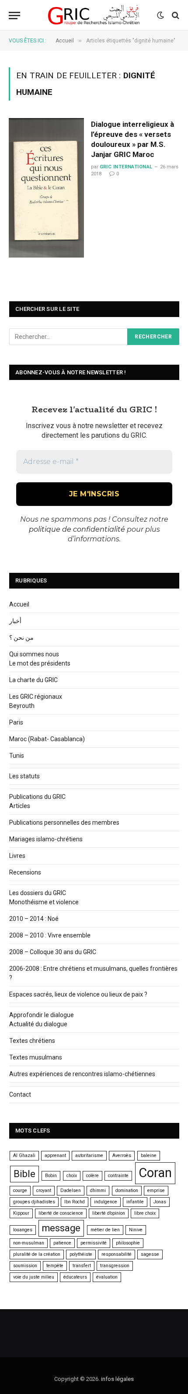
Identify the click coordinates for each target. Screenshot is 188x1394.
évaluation (107, 1277)
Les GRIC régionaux (35, 696)
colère (92, 1175)
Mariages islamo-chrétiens (46, 839)
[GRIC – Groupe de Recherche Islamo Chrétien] (94, 15)
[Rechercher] (174, 15)
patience (62, 1243)
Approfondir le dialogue (41, 1014)
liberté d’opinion (108, 1213)
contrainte (118, 1175)
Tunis (16, 755)
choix (71, 1175)
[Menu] (14, 15)
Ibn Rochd (74, 1202)
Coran (155, 1172)
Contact (20, 1094)
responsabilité (116, 1254)
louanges (22, 1230)
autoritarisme (89, 1155)
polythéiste (81, 1254)
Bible (24, 1173)
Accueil (19, 604)
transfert (82, 1266)
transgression (114, 1266)
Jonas (159, 1202)
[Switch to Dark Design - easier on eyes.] (160, 15)
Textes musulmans (35, 1057)
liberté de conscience (60, 1213)
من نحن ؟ (21, 637)
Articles (19, 805)
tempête (54, 1266)
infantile (135, 1202)
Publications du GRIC (37, 796)
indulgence (105, 1202)
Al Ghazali (24, 1155)
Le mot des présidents (39, 663)
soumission (25, 1266)
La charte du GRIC (33, 679)
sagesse (150, 1254)
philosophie (128, 1243)
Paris (16, 722)
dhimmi (98, 1190)
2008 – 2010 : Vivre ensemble (50, 935)
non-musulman (28, 1243)
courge (20, 1190)
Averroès (121, 1155)
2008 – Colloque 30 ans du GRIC (52, 951)
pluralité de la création (36, 1254)
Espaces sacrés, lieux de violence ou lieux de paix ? (78, 994)
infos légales (117, 1379)
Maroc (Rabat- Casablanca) (47, 738)
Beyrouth (22, 705)
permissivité (93, 1243)
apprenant (55, 1155)
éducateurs (75, 1277)
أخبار (15, 620)
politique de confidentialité (77, 529)
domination (126, 1190)
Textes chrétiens (32, 1040)
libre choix (145, 1213)
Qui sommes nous (34, 654)
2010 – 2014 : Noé (34, 918)
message (61, 1228)
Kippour (21, 1213)
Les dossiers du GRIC (37, 892)
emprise (156, 1190)
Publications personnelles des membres (64, 822)
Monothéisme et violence (44, 902)
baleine (149, 1155)
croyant (43, 1190)
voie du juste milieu (33, 1277)
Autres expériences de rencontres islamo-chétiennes (82, 1073)
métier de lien (105, 1230)
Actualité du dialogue (38, 1024)
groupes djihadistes (34, 1202)
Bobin (51, 1175)
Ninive (136, 1230)
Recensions (25, 872)
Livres (17, 855)
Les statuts (24, 776)
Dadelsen (70, 1190)
